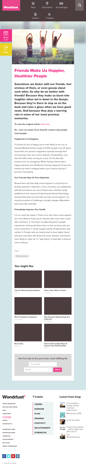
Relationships (21, 256)
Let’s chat (6, 443)
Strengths (40, 432)
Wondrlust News (8, 432)
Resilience (6, 436)
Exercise (39, 409)
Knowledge (6, 417)
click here (45, 124)
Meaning (39, 418)
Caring (38, 404)
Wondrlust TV (7, 424)
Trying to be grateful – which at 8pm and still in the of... (75, 429)
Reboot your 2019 (74, 413)
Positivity (40, 423)
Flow (37, 413)
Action (4, 420)
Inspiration (6, 413)
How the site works (9, 407)
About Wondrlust (8, 403)
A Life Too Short (73, 420)
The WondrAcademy (73, 436)
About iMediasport (9, 446)
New (4, 410)
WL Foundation (7, 439)
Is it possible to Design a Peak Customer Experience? (73, 406)
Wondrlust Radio (8, 429)
